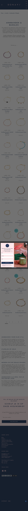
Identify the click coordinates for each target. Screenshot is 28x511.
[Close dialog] (26, 243)
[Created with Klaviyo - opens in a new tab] (14, 267)
